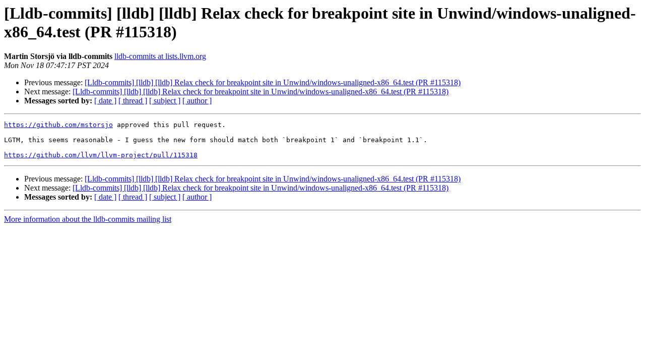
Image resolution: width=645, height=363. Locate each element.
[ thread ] (132, 100)
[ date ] (105, 100)
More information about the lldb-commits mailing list (87, 219)
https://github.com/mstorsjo (58, 125)
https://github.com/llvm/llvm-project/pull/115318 (101, 155)
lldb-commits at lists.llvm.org (160, 56)
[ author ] (197, 100)
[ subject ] (164, 100)
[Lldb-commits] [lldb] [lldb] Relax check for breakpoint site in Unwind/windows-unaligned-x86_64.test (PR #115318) (273, 82)
